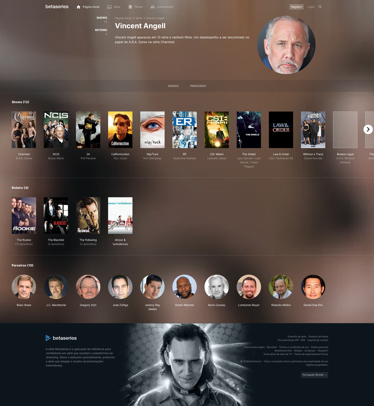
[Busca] (320, 7)
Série (139, 18)
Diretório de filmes (318, 336)
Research (323, 350)
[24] (88, 129)
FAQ (303, 340)
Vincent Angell (155, 18)
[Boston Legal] (345, 129)
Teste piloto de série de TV (277, 354)
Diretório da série (297, 336)
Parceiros (198, 86)
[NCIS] (56, 129)
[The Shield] (249, 129)
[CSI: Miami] (217, 129)
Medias (298, 350)
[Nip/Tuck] (152, 129)
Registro (296, 6)
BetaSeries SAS (283, 350)
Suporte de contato (317, 340)
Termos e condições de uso (294, 347)
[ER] (184, 129)
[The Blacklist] (56, 215)
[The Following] (88, 215)
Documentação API (288, 340)
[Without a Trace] (313, 129)
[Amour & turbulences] (120, 215)
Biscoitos (272, 347)
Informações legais (254, 347)
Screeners (310, 350)
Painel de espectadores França (311, 354)
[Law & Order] (281, 129)
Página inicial (123, 18)
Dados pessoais (319, 347)
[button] (24, 293)
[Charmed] (24, 129)
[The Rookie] (24, 215)
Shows (173, 86)
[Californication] (120, 129)
